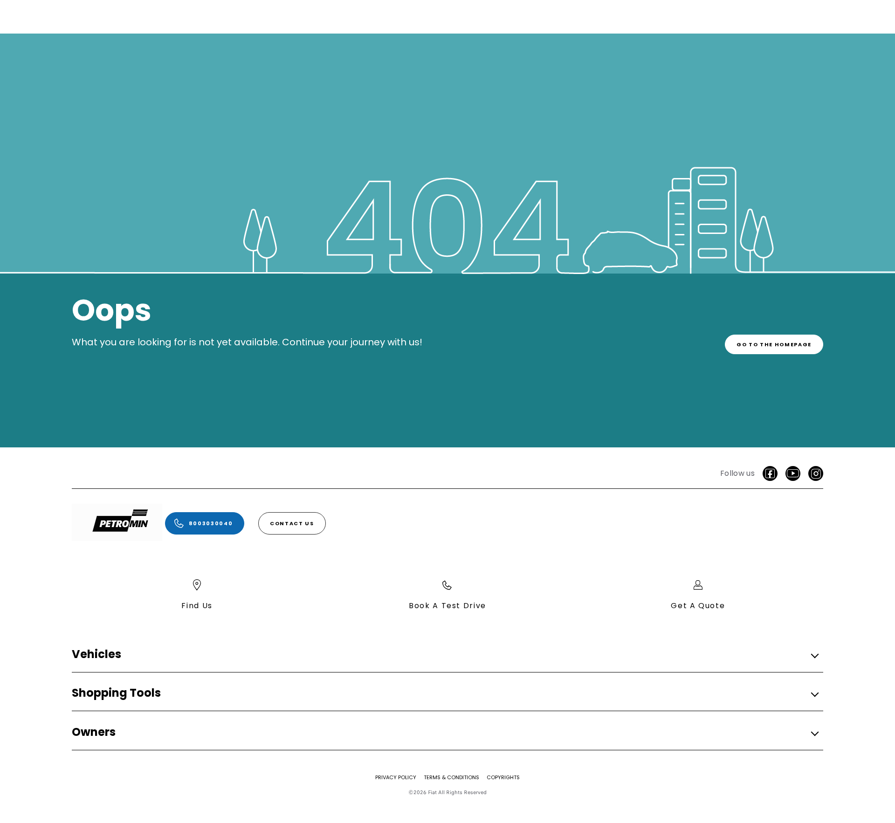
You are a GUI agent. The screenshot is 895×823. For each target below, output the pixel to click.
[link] (774, 344)
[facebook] (770, 473)
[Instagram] (815, 473)
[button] (445, 655)
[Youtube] (792, 473)
